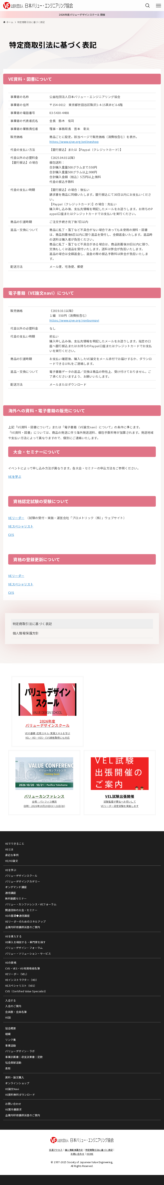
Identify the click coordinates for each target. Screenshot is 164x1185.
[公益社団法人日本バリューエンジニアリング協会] (38, 5)
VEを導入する (13, 936)
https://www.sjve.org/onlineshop (74, 141)
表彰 (8, 1068)
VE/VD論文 (11, 861)
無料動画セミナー (16, 898)
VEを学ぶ (14, 476)
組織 (8, 1034)
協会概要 (10, 1028)
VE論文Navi (12, 1089)
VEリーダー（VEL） (17, 974)
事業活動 (10, 1045)
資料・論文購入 (14, 1077)
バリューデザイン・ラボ (20, 1051)
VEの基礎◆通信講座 (17, 916)
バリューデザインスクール (21, 875)
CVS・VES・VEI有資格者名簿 (22, 968)
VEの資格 (10, 962)
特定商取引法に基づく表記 (32, 623)
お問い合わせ (13, 1104)
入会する (10, 1000)
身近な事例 (12, 855)
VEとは (9, 849)
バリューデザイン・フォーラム (24, 948)
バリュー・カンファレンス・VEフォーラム (30, 904)
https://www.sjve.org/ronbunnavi (74, 320)
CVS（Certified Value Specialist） (26, 991)
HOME (90, 1153)
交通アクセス (55, 1149)
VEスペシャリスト (20, 526)
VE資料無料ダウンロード (20, 1094)
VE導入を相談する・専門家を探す (25, 942)
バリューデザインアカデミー (22, 881)
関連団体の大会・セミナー (21, 910)
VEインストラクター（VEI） (21, 980)
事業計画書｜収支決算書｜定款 (24, 1057)
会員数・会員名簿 (16, 1012)
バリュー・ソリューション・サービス (28, 953)
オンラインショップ (17, 1083)
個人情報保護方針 (26, 633)
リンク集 (10, 1040)
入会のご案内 (13, 1006)
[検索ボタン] (147, 5)
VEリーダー (16, 518)
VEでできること (14, 843)
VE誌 (8, 1017)
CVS (11, 534)
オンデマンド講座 (16, 887)
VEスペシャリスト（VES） (21, 985)
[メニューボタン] (158, 5)
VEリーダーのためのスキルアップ (25, 921)
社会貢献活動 (13, 1062)
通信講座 (10, 893)
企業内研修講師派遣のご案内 (22, 927)
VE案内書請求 (13, 1109)
